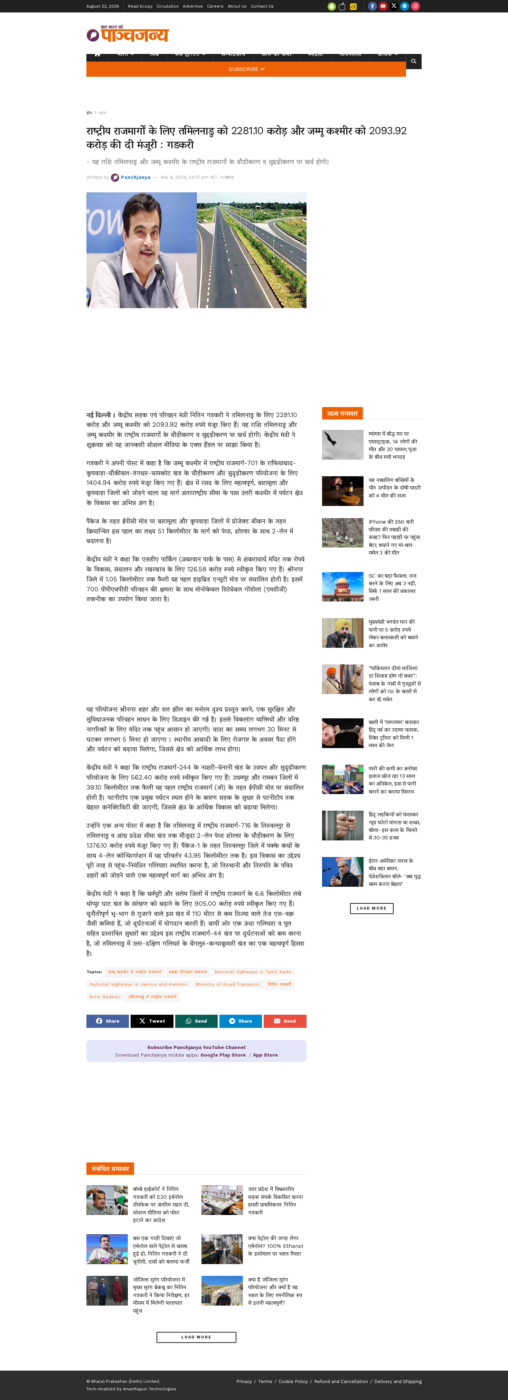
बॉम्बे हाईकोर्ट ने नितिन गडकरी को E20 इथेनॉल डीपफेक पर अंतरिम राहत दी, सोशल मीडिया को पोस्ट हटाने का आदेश (161, 1204)
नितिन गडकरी (279, 984)
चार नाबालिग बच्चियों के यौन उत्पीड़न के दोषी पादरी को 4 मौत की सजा (395, 488)
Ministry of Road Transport (228, 984)
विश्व (154, 54)
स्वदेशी (315, 54)
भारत (122, 54)
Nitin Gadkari (105, 996)
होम (89, 112)
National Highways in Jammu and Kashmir (139, 984)
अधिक (385, 54)
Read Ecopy (140, 6)
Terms (265, 1381)
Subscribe (243, 69)
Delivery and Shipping (398, 1381)
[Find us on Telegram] (404, 6)
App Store (265, 1055)
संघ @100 (187, 54)
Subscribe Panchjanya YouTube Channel (196, 1047)
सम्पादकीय (233, 54)
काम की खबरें (277, 54)
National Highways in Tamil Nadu (253, 971)
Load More (196, 1337)
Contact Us (262, 6)
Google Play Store (223, 1055)
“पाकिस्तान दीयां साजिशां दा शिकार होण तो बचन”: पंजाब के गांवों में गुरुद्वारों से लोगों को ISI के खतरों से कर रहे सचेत (395, 683)
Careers (215, 6)
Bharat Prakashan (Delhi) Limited (125, 1381)
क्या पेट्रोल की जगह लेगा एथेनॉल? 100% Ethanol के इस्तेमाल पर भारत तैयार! (275, 1246)
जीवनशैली (350, 54)
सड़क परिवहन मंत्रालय (188, 971)
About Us (237, 6)
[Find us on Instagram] (415, 6)
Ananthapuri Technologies (149, 1389)
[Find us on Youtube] (383, 6)
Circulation (168, 6)
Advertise (193, 6)
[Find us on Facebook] (372, 6)
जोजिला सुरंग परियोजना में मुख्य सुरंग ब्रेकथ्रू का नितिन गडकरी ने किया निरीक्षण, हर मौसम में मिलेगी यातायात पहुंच (161, 1295)
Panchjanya (136, 177)
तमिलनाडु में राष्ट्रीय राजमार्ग (153, 996)
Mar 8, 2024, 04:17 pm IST (189, 177)
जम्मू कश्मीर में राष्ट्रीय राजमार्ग (134, 971)
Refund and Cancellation (341, 1381)
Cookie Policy (293, 1381)
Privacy (244, 1381)
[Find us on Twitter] (393, 6)
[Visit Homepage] (127, 33)
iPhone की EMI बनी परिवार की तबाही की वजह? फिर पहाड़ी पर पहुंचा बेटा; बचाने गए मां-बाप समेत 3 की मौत (394, 537)
